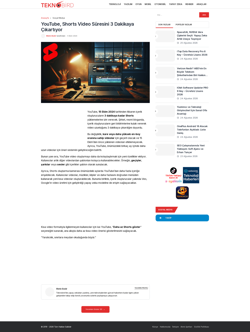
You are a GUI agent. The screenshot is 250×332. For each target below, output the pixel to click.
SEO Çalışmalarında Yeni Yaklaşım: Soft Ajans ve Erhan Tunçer (191, 149)
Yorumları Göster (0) (94, 309)
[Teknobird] (57, 4)
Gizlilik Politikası (201, 327)
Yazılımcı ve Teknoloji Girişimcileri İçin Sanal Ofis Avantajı (192, 110)
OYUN (138, 4)
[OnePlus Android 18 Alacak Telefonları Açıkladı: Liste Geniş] (165, 130)
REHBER (189, 4)
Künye (155, 327)
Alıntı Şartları (186, 327)
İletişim (175, 327)
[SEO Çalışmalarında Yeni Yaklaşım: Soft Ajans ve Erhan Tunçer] (165, 150)
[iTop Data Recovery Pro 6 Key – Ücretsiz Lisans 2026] (165, 55)
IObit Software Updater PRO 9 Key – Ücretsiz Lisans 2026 (192, 91)
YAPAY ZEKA (175, 4)
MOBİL (148, 4)
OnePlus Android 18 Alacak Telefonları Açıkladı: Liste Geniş (192, 129)
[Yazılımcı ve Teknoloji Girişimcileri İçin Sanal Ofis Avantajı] (165, 111)
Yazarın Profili (141, 288)
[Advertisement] (63, 128)
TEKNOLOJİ (115, 4)
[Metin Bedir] (50, 291)
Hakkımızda (165, 327)
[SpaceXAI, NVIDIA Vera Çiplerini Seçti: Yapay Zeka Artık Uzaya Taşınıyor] (165, 36)
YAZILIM (128, 4)
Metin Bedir (51, 36)
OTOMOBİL (160, 4)
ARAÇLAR (201, 4)
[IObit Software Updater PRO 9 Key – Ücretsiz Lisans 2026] (165, 92)
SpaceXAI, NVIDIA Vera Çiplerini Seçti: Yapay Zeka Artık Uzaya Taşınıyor (192, 35)
